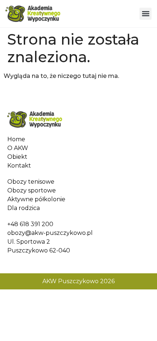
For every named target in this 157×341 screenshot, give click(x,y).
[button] (145, 14)
